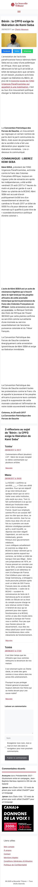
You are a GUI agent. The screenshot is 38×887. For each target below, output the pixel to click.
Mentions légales (11, 858)
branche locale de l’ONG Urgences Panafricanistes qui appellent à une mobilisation (17, 84)
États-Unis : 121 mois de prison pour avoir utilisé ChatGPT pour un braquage (18, 790)
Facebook (6, 51)
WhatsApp (27, 51)
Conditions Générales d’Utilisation (18, 861)
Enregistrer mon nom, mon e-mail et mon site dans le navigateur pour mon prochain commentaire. (20, 747)
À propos (7, 850)
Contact (7, 854)
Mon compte (9, 847)
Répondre (8, 468)
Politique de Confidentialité (15, 865)
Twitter (16, 51)
